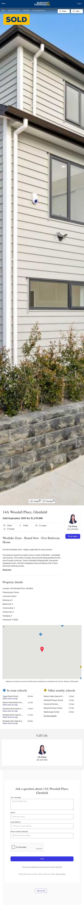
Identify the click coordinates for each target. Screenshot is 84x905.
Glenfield (26, 10)
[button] (42, 649)
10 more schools (50, 716)
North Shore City (14, 10)
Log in (79, 3)
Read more (7, 570)
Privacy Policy (60, 874)
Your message (15, 797)
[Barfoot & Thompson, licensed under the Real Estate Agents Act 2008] (42, 2)
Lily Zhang (72, 526)
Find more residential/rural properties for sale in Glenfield (42, 867)
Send (42, 859)
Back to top (41, 891)
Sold (3, 10)
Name (12, 812)
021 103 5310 (72, 529)
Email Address (15, 822)
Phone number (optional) (19, 831)
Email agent (73, 536)
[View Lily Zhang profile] (72, 518)
